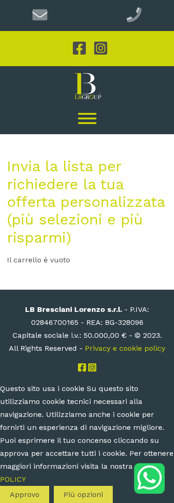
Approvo (24, 494)
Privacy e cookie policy (125, 348)
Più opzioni (83, 494)
